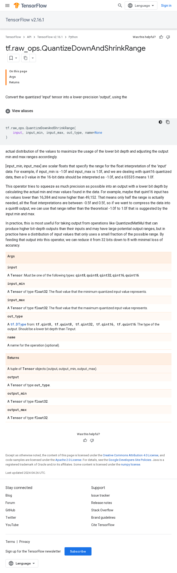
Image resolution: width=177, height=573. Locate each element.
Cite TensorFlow (103, 525)
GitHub (10, 510)
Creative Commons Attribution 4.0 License (130, 455)
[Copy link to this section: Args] (19, 256)
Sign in (166, 5)
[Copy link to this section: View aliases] (37, 111)
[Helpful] (161, 37)
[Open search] (120, 5)
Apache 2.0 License (68, 460)
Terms (10, 542)
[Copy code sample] (167, 122)
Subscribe (78, 551)
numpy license (130, 464)
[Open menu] (7, 5)
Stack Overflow (102, 510)
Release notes (101, 503)
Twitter (11, 517)
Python (73, 37)
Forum (10, 503)
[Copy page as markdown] (25, 58)
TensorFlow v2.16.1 (25, 20)
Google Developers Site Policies (130, 460)
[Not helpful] (168, 37)
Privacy (24, 542)
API (29, 37)
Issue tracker (100, 495)
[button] (88, 111)
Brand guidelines (103, 517)
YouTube (12, 525)
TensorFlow (13, 37)
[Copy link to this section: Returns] (23, 358)
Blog (9, 495)
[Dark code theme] (160, 122)
